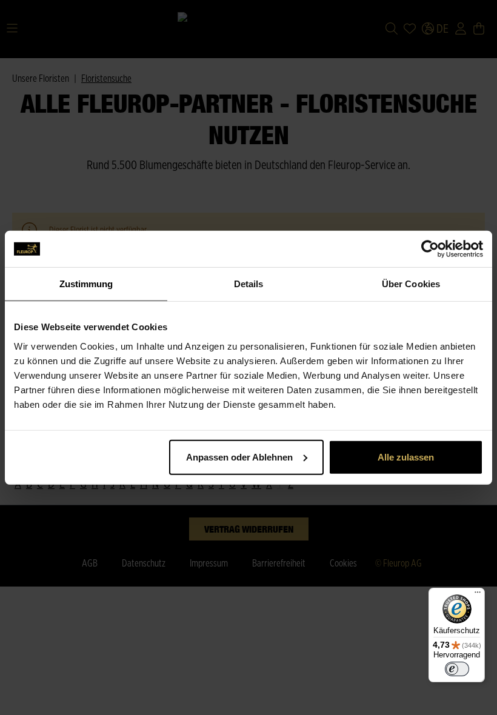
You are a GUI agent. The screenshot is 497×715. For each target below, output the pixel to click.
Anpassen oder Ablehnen (239, 456)
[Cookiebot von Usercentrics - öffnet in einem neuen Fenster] (430, 249)
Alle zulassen (406, 456)
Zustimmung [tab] (86, 284)
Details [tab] (249, 284)
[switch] (457, 669)
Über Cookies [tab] (411, 284)
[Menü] (477, 595)
